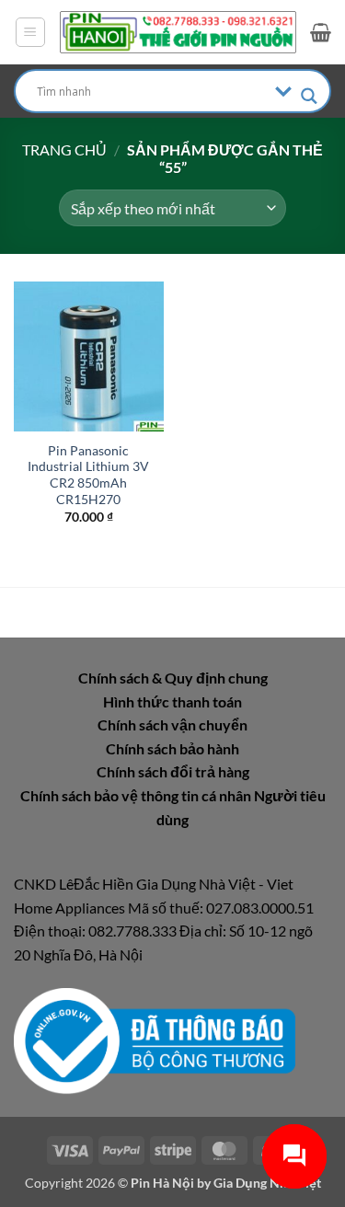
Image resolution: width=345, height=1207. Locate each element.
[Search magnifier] (309, 96)
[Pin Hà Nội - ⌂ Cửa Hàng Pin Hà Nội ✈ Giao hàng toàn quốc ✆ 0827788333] (178, 32)
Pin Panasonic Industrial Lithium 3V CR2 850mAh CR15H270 (88, 475)
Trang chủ (64, 149)
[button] (30, 32)
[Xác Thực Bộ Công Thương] (154, 1039)
